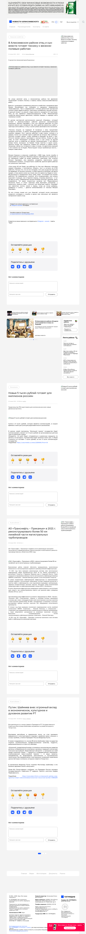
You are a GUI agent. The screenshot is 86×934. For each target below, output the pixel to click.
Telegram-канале (17, 205)
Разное (62, 873)
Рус (53, 22)
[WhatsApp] (30, 266)
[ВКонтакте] (12, 266)
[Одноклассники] (18, 266)
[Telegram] (24, 266)
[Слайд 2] (31, 339)
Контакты (36, 27)
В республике (14, 522)
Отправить (51, 294)
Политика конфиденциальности (18, 931)
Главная (12, 27)
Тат (61, 22)
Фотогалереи (41, 873)
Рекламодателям (24, 27)
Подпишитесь (70, 928)
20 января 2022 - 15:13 (13, 718)
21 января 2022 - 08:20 (13, 54)
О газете (46, 27)
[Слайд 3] (33, 339)
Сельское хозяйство (17, 37)
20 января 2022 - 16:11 (13, 542)
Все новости (70, 377)
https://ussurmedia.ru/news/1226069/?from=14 (32, 442)
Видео (31, 873)
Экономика (14, 387)
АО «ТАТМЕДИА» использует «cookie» (20, 927)
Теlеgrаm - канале (44, 221)
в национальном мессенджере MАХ (22, 214)
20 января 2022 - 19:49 (13, 401)
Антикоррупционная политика (18, 926)
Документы (53, 873)
